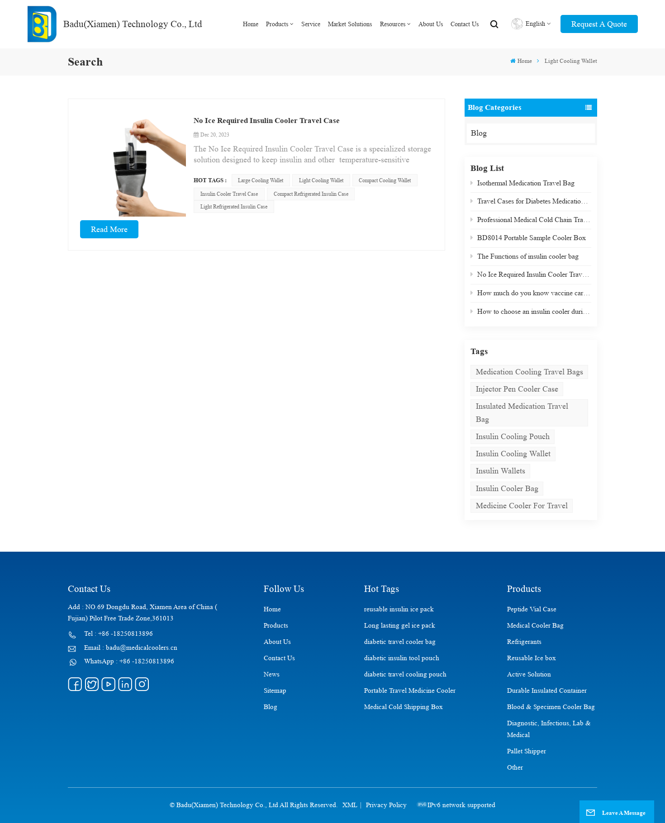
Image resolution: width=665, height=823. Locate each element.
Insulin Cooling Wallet (513, 453)
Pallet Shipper (526, 751)
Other (515, 767)
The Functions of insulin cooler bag (528, 256)
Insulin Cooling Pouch (513, 436)
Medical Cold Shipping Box (403, 707)
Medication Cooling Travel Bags (529, 371)
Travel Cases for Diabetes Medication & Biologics (534, 201)
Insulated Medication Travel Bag (522, 413)
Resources (392, 24)
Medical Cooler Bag (535, 625)
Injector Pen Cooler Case (517, 388)
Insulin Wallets (500, 470)
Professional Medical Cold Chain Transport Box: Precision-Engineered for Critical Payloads (534, 219)
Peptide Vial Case (531, 609)
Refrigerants (524, 642)
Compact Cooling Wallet (385, 180)
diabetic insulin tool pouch (401, 658)
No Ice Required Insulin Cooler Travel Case (534, 274)
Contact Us (465, 24)
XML (349, 805)
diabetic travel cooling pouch (405, 674)
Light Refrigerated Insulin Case (233, 206)
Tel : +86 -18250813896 (118, 634)
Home (250, 24)
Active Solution (529, 674)
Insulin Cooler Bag (507, 488)
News (272, 674)
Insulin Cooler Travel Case (229, 193)
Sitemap (275, 691)
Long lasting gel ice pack (399, 625)
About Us (430, 24)
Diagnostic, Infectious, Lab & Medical (549, 729)
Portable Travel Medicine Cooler (410, 691)
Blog (479, 132)
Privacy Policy (386, 805)
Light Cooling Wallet (321, 180)
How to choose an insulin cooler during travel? (534, 311)
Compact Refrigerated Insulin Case (311, 193)
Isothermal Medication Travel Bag (526, 183)
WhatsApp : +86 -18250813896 (129, 661)
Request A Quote (599, 23)
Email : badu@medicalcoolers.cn (130, 648)
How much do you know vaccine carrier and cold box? (534, 293)
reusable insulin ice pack (399, 609)
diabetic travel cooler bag (400, 642)
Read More (109, 229)
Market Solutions (350, 24)
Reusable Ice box (531, 658)
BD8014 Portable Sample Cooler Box (531, 237)
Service (310, 24)
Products (277, 24)
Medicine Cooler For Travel (522, 505)
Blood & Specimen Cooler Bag (551, 707)
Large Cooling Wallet (260, 180)
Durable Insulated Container (547, 691)
